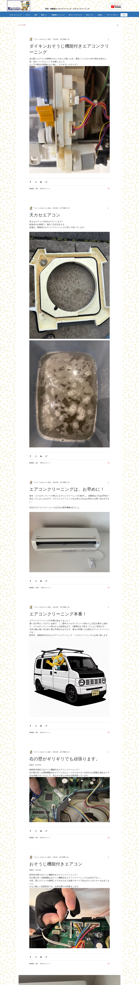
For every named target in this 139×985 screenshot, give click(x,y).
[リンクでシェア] (46, 182)
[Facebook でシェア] (30, 182)
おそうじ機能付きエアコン (55, 864)
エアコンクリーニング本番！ (58, 614)
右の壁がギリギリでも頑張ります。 (64, 758)
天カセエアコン (44, 215)
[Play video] (69, 799)
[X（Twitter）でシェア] (36, 182)
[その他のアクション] (108, 39)
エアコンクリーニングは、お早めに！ (67, 489)
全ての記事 (22, 25)
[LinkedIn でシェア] (41, 182)
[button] (118, 25)
